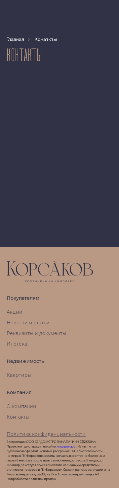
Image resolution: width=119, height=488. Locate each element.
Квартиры (19, 375)
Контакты (18, 417)
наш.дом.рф (66, 446)
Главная (15, 39)
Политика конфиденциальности (46, 434)
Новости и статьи (28, 323)
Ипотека (17, 344)
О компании (21, 406)
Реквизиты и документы (36, 333)
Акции (14, 312)
